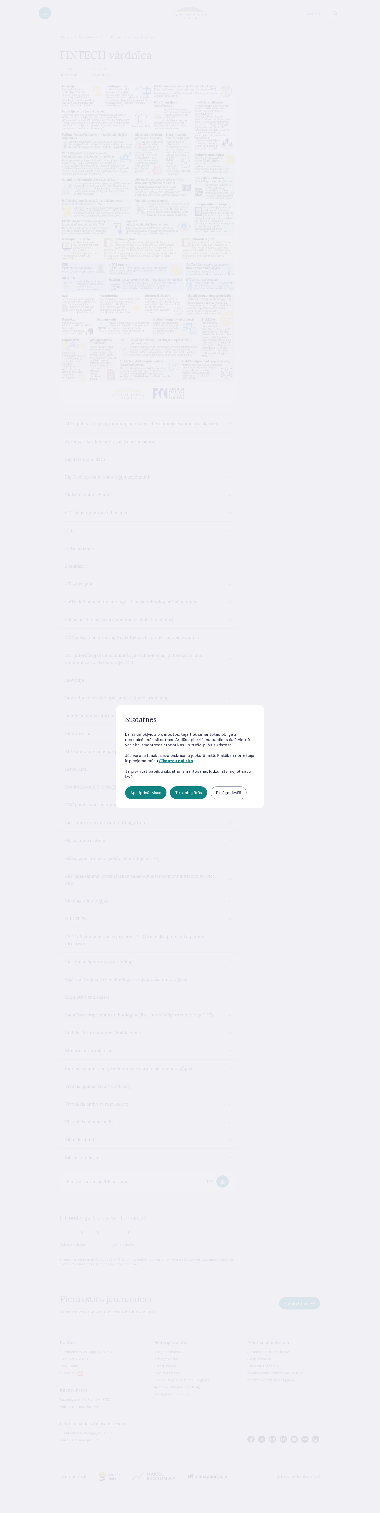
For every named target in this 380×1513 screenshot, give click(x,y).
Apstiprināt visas (145, 792)
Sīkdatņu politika (176, 760)
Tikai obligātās (188, 792)
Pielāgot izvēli (228, 792)
